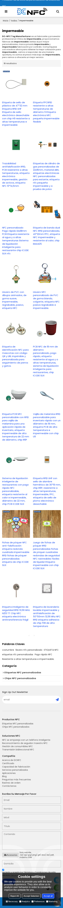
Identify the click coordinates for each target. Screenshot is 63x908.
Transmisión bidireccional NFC (18, 749)
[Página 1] (29, 635)
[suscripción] (57, 699)
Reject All (14, 896)
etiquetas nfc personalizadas (17, 654)
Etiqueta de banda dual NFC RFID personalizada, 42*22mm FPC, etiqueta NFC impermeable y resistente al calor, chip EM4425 (46, 235)
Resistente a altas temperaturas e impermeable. (28, 659)
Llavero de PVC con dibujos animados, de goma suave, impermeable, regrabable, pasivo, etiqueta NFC (14, 300)
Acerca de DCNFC (11, 760)
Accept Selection (31, 896)
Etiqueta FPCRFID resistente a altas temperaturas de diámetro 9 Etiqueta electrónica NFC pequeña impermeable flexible (46, 112)
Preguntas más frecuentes (16, 779)
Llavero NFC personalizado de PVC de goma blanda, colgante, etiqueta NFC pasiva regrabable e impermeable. (46, 300)
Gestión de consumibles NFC (17, 746)
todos (14, 20)
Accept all (48, 896)
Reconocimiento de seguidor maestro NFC (25, 743)
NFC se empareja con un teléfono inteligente (26, 739)
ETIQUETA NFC (51, 649)
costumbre (8, 649)
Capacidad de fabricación (16, 766)
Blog (4, 776)
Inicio (5, 20)
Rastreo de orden (11, 782)
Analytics (26, 901)
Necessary (13, 901)
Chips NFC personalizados (15, 726)
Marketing (53, 901)
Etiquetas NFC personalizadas (17, 723)
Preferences (39, 901)
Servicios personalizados (15, 769)
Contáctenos (9, 786)
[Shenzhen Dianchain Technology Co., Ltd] (32, 11)
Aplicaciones (9, 773)
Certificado (8, 763)
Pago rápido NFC (43, 654)
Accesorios (12, 855)
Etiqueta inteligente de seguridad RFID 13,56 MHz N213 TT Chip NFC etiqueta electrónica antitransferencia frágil (16, 613)
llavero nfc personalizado (29, 649)
